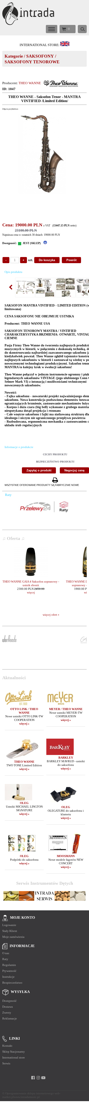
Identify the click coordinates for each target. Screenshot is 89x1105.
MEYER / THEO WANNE (66, 709)
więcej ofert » (51, 614)
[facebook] (33, 1078)
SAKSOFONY (40, 56)
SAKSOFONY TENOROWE (32, 61)
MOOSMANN (66, 856)
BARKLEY (65, 757)
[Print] (55, 480)
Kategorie (14, 56)
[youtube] (43, 1078)
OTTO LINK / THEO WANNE (24, 710)
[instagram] (38, 1078)
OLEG (24, 803)
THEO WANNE (29, 83)
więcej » (24, 723)
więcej (31, 592)
